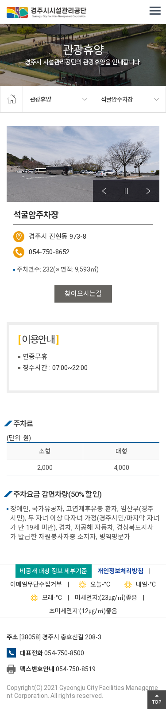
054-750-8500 (64, 653)
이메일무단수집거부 (36, 584)
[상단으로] (156, 699)
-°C (100, 584)
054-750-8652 (49, 252)
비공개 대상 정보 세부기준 (53, 571)
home (11, 99)
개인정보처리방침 (120, 571)
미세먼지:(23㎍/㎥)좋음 (106, 597)
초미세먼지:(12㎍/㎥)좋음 (83, 610)
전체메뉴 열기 (155, 11)
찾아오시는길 (83, 294)
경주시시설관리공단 (46, 13)
